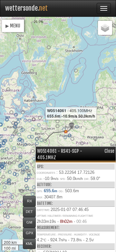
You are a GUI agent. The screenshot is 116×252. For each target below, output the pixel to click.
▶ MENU (12, 25)
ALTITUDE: (44, 184)
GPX (29, 233)
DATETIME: (45, 203)
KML (29, 244)
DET (29, 212)
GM (29, 222)
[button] (14, 133)
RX (29, 201)
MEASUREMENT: (48, 227)
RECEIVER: (44, 246)
